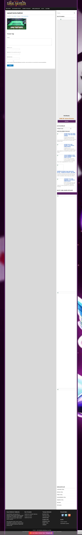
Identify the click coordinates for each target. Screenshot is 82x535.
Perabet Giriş (45, 519)
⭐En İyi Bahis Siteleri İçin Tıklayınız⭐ (41, 533)
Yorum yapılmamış (24, 16)
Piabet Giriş (59, 494)
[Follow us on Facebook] (62, 516)
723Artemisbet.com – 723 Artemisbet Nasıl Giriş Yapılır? (69, 156)
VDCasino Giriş (45, 515)
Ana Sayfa (8, 8)
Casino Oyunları (26, 8)
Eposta (14, 52)
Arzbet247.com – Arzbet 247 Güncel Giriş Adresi (69, 145)
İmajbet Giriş (45, 522)
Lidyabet (26, 514)
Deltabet (26, 515)
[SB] (16, 6)
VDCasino (59, 505)
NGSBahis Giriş (46, 521)
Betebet (59, 502)
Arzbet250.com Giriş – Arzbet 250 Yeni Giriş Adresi (70, 134)
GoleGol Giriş (45, 517)
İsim (9, 47)
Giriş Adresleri (36, 8)
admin (15, 16)
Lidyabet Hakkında (33, 514)
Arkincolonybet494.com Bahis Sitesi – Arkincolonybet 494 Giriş (66, 172)
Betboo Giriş (60, 492)
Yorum (8, 37)
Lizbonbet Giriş (60, 489)
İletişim (47, 8)
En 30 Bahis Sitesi (16, 8)
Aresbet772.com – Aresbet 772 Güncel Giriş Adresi (69, 180)
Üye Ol (66, 121)
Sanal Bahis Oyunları (64, 523)
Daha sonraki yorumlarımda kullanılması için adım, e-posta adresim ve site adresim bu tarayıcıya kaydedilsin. (26, 62)
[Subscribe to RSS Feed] (69, 516)
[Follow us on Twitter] (66, 516)
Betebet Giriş (45, 514)
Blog (42, 8)
